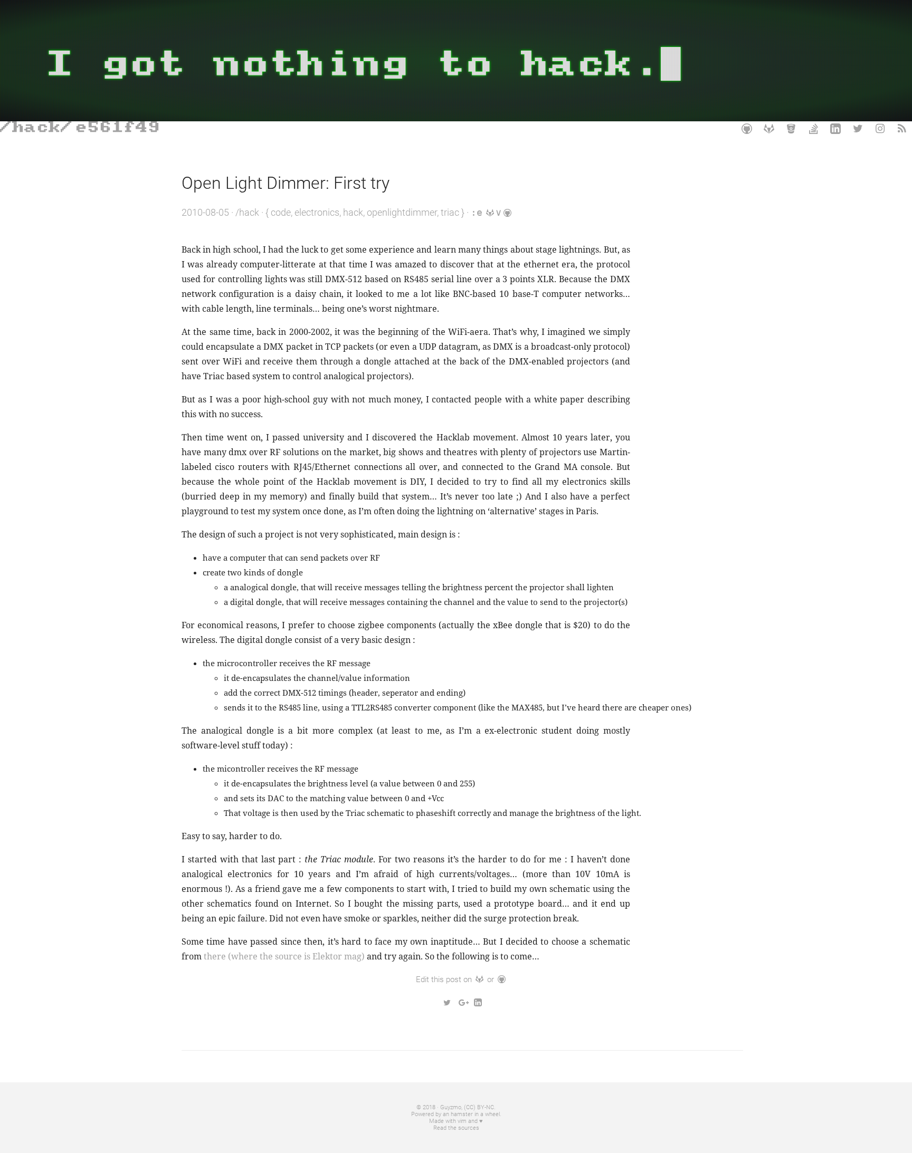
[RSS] (902, 128)
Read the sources (456, 1128)
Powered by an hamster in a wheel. (456, 1114)
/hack (247, 212)
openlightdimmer (402, 212)
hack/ (42, 127)
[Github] (747, 128)
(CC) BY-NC (479, 1107)
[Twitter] (858, 128)
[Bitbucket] (791, 128)
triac (450, 212)
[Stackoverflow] (813, 128)
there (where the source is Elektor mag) (284, 956)
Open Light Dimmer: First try (286, 183)
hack (353, 212)
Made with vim (448, 1121)
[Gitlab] (769, 128)
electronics (316, 212)
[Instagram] (880, 128)
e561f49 (117, 127)
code (281, 212)
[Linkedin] (835, 128)
